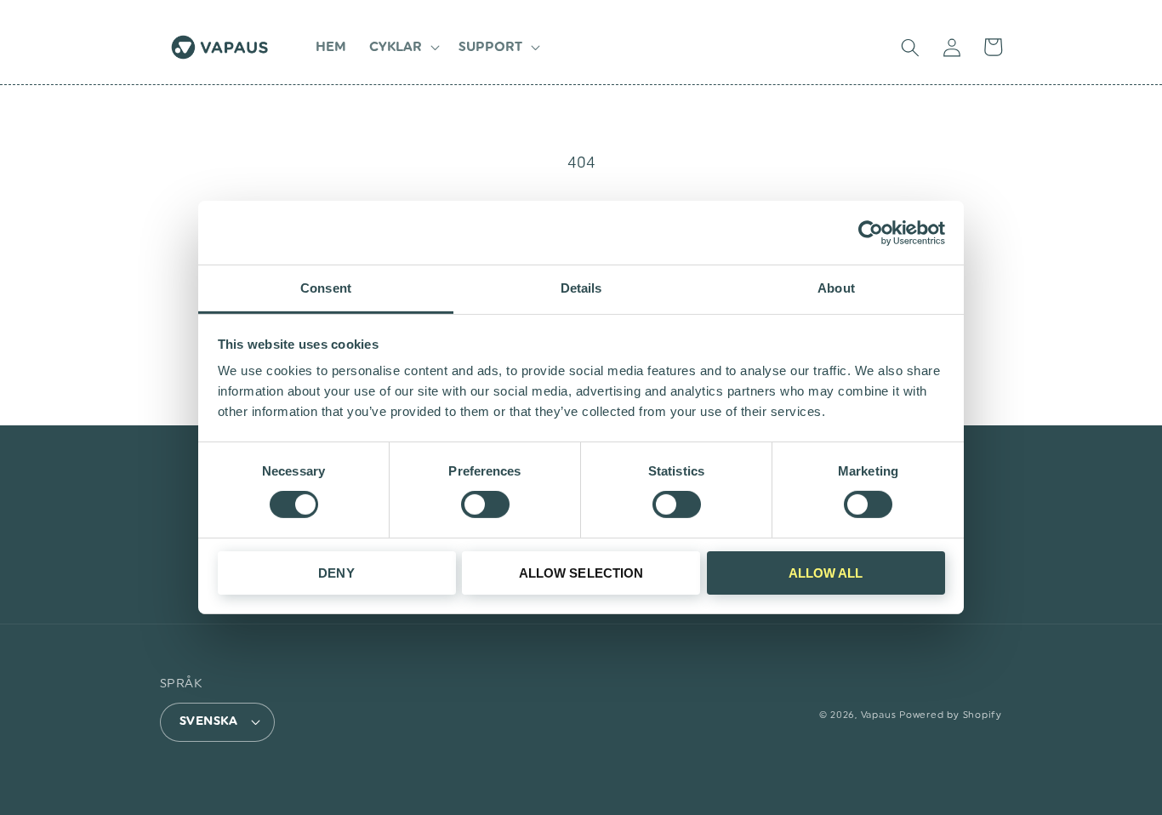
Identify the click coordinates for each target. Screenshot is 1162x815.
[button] (402, 47)
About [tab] (836, 288)
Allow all (826, 573)
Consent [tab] (325, 288)
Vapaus (879, 715)
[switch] (485, 504)
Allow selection (581, 573)
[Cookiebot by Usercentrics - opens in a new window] (870, 232)
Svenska (208, 721)
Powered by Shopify (950, 715)
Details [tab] (581, 288)
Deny (336, 573)
